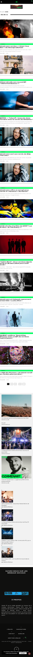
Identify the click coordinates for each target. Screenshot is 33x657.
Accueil (2, 11)
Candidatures (21, 629)
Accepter (23, 653)
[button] (32, 1)
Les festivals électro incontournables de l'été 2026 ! (15, 418)
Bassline (21, 633)
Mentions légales (14, 638)
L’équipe (10, 629)
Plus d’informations (13, 653)
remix (3, 44)
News (3, 223)
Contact (12, 633)
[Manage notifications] (29, 653)
